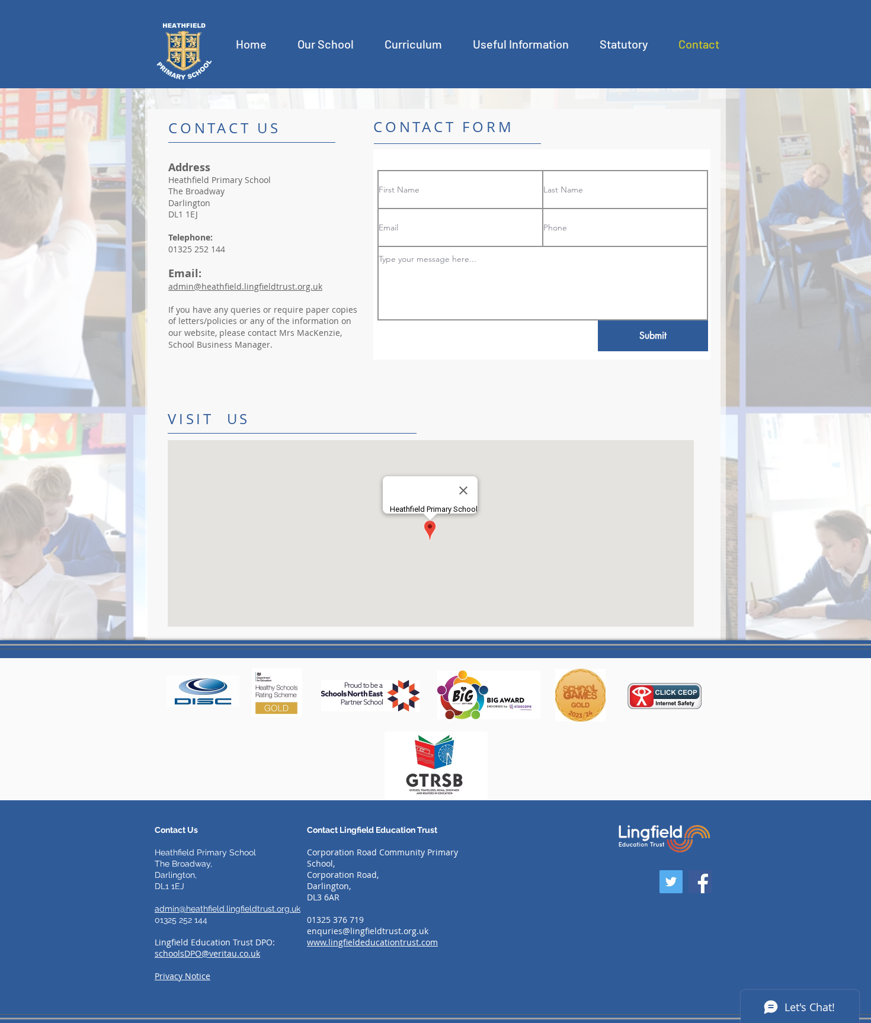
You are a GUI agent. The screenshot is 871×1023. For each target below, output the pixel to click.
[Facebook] (700, 881)
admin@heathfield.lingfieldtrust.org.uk (245, 286)
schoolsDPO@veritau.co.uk (207, 953)
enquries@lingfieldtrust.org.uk (367, 931)
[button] (325, 44)
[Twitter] (671, 881)
